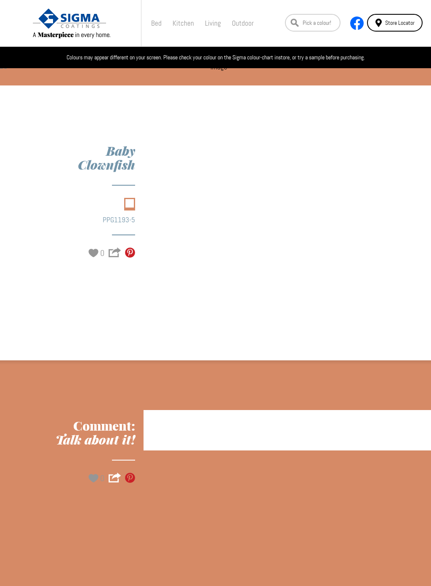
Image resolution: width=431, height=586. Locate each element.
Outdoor (243, 23)
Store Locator (400, 23)
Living (213, 23)
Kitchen (183, 23)
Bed (156, 23)
